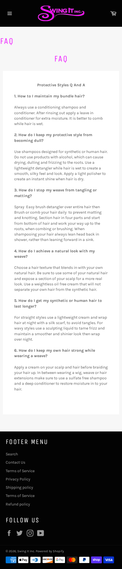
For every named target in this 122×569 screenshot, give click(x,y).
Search (12, 454)
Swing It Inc (25, 551)
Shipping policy (19, 487)
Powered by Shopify (50, 551)
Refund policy (18, 504)
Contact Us (15, 462)
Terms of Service (20, 470)
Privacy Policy (18, 479)
